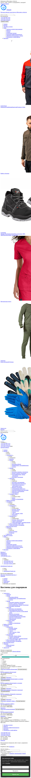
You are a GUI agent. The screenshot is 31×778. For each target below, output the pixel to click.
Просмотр (8, 677)
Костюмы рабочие (16, 464)
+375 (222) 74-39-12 (5, 446)
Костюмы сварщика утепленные (20, 472)
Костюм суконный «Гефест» (7, 703)
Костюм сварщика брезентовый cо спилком (11, 683)
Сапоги (14, 512)
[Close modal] (9, 749)
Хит (3, 659)
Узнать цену (9, 706)
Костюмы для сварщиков (18, 482)
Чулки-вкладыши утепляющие (10, 235)
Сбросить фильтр (16, 651)
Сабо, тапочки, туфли (17, 513)
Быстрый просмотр (22, 669)
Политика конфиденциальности (14, 34)
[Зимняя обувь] (16, 516)
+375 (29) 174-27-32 (5, 445)
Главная (5, 24)
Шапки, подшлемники (17, 499)
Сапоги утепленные (17, 521)
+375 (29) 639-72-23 (5, 443)
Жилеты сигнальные (17, 487)
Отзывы (8, 31)
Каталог (5, 25)
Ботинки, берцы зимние (18, 519)
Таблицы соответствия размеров (14, 29)
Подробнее (7, 763)
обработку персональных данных (17, 753)
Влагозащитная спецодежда (19, 483)
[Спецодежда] (13, 455)
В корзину (3, 677)
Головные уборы (21, 107)
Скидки (4, 661)
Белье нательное (5, 362)
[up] (16, 676)
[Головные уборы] (18, 494)
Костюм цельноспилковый (7, 712)
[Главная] (3, 439)
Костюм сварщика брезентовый (8, 672)
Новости (8, 30)
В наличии (5, 652)
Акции (4, 662)
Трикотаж (3, 360)
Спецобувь (3, 232)
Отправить (3, 754)
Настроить (15, 770)
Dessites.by (11, 746)
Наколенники (15, 492)
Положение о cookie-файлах (13, 37)
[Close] (6, 442)
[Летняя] (13, 460)
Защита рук (3, 428)
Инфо (4, 28)
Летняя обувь (4, 233)
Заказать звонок (4, 21)
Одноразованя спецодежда (18, 488)
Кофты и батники (5, 173)
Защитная (14, 107)
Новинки (3, 107)
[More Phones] (11, 556)
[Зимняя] (13, 468)
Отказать (15, 767)
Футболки (11, 362)
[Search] (3, 441)
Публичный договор (11, 33)
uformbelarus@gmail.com (9, 571)
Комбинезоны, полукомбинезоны (20, 465)
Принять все (15, 774)
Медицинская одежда (6, 301)
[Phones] (1, 441)
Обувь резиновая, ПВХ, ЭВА (16, 523)
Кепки (13, 497)
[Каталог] (8, 451)
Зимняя (10, 107)
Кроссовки (14, 514)
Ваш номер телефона (6, 752)
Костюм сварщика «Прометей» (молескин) (11, 694)
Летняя (7, 107)
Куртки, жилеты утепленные (19, 473)
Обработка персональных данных (14, 35)
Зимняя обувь (10, 233)
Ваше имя (3, 750)
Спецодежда (4, 105)
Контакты (5, 38)
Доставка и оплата (8, 26)
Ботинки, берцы (16, 509)
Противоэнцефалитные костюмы (20, 490)
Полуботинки (15, 510)
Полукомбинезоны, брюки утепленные (18, 605)
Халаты (14, 466)
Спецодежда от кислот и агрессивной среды (18, 485)
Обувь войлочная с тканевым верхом (21, 522)
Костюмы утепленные (17, 477)
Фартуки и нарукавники (18, 491)
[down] (1, 676)
